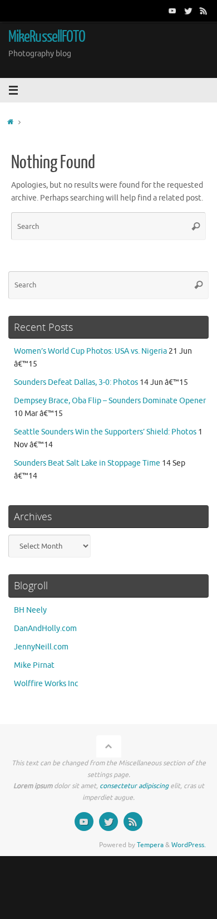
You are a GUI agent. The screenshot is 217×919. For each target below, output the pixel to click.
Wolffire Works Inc (46, 683)
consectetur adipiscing (134, 785)
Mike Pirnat (34, 665)
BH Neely (30, 610)
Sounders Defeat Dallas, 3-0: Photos (76, 382)
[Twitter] (188, 10)
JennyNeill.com (41, 647)
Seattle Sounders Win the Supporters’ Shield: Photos (105, 432)
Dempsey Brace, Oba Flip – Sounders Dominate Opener (110, 400)
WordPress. (188, 844)
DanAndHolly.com (45, 628)
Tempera (150, 844)
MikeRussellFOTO (46, 37)
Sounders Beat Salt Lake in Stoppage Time (87, 463)
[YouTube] (172, 10)
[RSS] (203, 10)
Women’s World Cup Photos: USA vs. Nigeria (90, 351)
